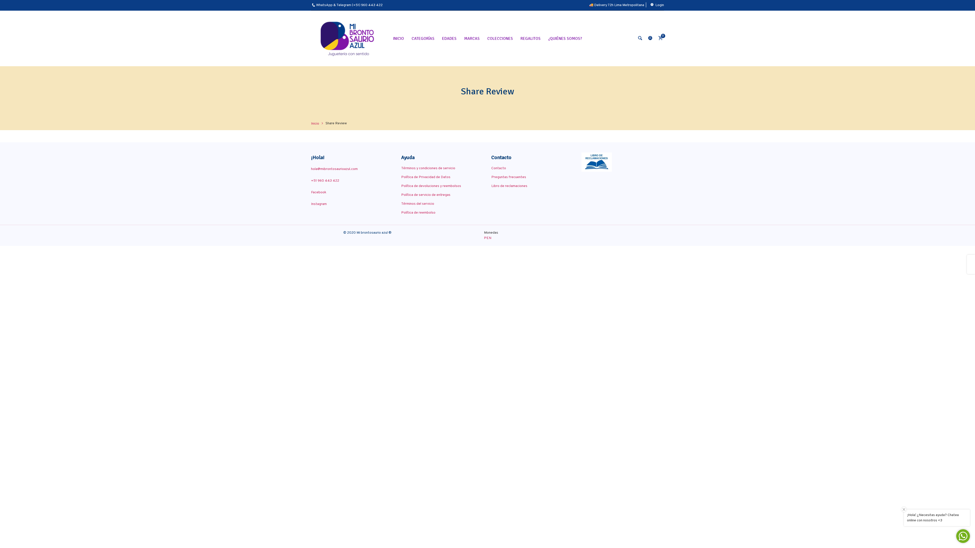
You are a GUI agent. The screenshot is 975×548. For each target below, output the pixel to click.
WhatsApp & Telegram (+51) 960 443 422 (349, 5)
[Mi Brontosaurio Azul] (348, 38)
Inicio (315, 124)
